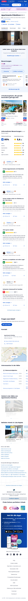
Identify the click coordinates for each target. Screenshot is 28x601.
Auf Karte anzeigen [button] (7, 19)
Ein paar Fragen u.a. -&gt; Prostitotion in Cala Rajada (13, 474)
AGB (14, 582)
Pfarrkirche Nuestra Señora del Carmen (11, 373)
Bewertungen (13, 28)
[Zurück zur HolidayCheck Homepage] (5, 5)
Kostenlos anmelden (21, 9)
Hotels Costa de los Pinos (6, 452)
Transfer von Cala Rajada (6, 465)
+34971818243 (9, 343)
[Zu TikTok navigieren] (14, 554)
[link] (22, 5)
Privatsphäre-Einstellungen (14, 577)
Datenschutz (14, 574)
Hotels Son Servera (5, 458)
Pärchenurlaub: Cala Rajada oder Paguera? (10, 467)
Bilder (19, 28)
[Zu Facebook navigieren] (7, 554)
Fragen (24, 28)
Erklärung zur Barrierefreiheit (14, 588)
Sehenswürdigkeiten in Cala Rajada (11, 388)
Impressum (14, 594)
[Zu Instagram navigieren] (11, 554)
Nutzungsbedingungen (14, 571)
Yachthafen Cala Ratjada (9, 381)
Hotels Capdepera (5, 454)
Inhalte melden (14, 563)
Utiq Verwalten (14, 580)
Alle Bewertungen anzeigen (13, 310)
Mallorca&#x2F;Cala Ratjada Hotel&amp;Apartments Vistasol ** (14, 472)
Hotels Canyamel (5, 456)
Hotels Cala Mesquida (6, 450)
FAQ (14, 560)
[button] (11, 38)
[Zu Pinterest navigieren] (17, 554)
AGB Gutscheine (14, 585)
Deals (3, 1)
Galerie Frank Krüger (8, 376)
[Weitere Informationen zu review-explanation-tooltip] (17, 21)
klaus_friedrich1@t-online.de (12, 341)
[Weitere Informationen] (14, 123)
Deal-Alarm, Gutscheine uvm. (14, 566)
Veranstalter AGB (14, 568)
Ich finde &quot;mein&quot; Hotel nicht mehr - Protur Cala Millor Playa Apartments (14, 476)
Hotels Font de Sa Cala (6, 449)
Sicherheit (14, 591)
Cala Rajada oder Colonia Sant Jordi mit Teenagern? (12, 470)
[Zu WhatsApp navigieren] (20, 554)
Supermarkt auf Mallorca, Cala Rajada (9, 468)
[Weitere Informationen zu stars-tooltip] (24, 15)
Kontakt (19, 1)
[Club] (9, 9)
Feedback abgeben (14, 498)
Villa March (5, 383)
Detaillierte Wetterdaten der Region (14, 485)
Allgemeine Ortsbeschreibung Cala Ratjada (11, 378)
